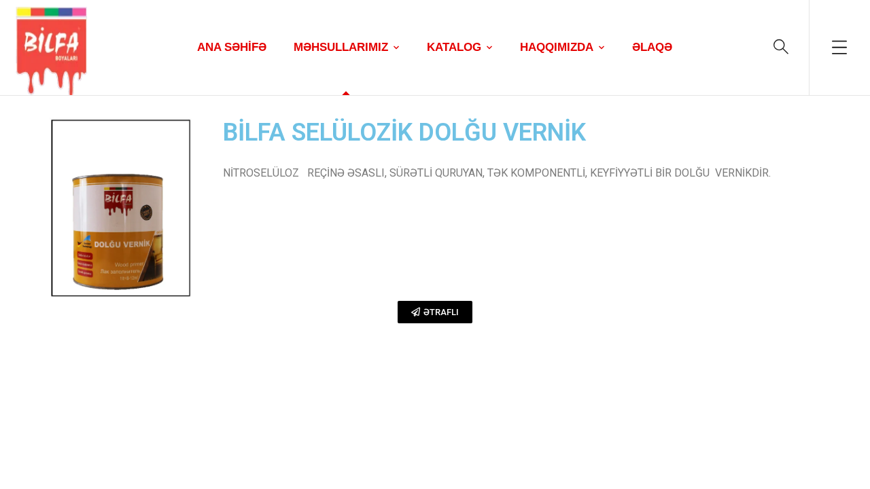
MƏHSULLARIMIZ (341, 47)
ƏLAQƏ (652, 47)
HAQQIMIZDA (556, 47)
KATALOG (454, 47)
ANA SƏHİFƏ (231, 47)
